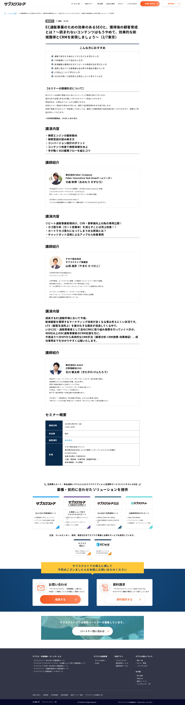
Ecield (97, 663)
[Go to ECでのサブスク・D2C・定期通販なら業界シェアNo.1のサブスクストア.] (6, 13)
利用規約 (45, 695)
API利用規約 (54, 695)
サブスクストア (121, 660)
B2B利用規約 (64, 695)
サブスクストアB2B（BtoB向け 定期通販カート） (51, 666)
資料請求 (171, 3)
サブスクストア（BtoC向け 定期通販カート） (50, 660)
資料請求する (125, 599)
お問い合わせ (150, 3)
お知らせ (140, 678)
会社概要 (35, 702)
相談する (60, 599)
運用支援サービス (122, 666)
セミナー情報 (141, 663)
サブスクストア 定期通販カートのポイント (48, 671)
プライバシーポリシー (48, 702)
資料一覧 (140, 660)
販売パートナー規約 (77, 695)
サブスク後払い (100, 660)
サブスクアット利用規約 (92, 695)
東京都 (65, 21)
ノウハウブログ (142, 666)
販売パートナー (142, 681)
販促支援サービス (122, 663)
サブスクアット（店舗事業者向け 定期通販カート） (51, 668)
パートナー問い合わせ (92, 631)
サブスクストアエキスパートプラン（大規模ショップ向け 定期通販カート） (60, 663)
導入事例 (140, 676)
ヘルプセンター (142, 684)
